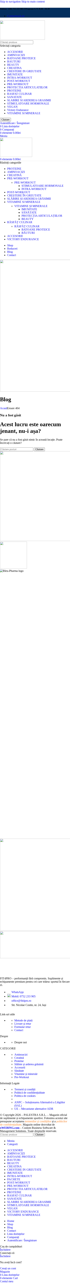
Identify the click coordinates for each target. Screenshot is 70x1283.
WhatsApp (17, 992)
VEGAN (12, 106)
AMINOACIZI (16, 55)
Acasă (3, 408)
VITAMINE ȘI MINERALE (31, 206)
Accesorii (19, 1067)
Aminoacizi (20, 1054)
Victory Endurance (18, 109)
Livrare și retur (22, 1023)
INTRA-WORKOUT (19, 77)
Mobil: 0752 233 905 (23, 996)
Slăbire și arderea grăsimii (28, 1064)
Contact (18, 1030)
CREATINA (14, 67)
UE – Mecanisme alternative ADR (33, 1108)
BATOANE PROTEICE (21, 58)
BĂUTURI (28, 232)
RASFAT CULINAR (19, 93)
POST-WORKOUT (18, 80)
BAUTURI (13, 61)
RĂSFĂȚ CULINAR (26, 226)
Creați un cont (8, 1268)
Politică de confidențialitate (29, 1092)
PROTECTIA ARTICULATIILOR (27, 87)
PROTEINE (14, 90)
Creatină (19, 1057)
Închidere (5, 1249)
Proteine (19, 1061)
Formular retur (22, 1026)
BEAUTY (13, 64)
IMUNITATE (15, 74)
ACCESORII (15, 51)
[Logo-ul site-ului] (22, 38)
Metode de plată (23, 1020)
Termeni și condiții (24, 1089)
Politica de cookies (25, 1095)
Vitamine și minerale (26, 1073)
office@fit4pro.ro (21, 1000)
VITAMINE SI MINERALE (23, 113)
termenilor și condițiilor (38, 1121)
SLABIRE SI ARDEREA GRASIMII (29, 100)
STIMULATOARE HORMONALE (28, 103)
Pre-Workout (21, 1077)
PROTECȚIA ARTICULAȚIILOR (42, 215)
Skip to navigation (10, 1)
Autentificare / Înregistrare (22, 1240)
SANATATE (14, 97)
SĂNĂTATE (29, 212)
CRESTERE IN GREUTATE (24, 71)
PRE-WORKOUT (18, 84)
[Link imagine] (28, 972)
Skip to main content (33, 1)
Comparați (13, 1237)
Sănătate (19, 1070)
